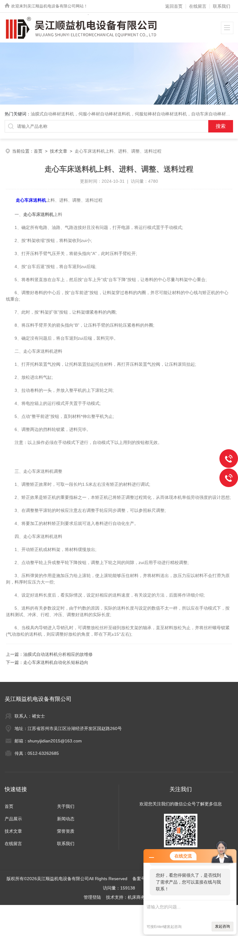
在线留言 (197, 6)
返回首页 (174, 6)
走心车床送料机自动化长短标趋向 (55, 662)
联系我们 (221, 6)
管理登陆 (92, 897)
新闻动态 (65, 818)
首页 (38, 151)
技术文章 (58, 151)
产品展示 (13, 818)
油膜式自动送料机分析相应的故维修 (58, 654)
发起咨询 (222, 926)
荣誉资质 (65, 831)
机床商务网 (138, 897)
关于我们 (65, 806)
